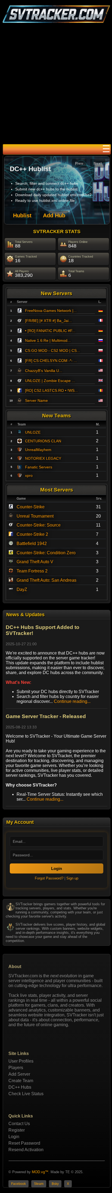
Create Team (20, 1080)
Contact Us (19, 1123)
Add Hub (54, 215)
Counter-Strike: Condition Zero (46, 552)
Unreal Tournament (35, 516)
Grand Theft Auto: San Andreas (46, 580)
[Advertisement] (56, 85)
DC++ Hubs (19, 1087)
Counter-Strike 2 (32, 534)
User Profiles (20, 1061)
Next (98, 163)
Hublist (22, 215)
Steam (38, 1184)
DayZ (22, 589)
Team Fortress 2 (32, 571)
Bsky (55, 1184)
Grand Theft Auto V (35, 561)
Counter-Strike (31, 507)
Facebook (18, 1184)
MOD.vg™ (40, 1172)
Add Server (19, 1074)
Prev (79, 163)
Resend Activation (25, 1149)
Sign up (72, 878)
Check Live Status (25, 1093)
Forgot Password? (49, 878)
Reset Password (24, 1143)
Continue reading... (72, 701)
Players (15, 1067)
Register (16, 1130)
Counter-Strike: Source (39, 525)
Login (56, 868)
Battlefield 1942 (32, 543)
